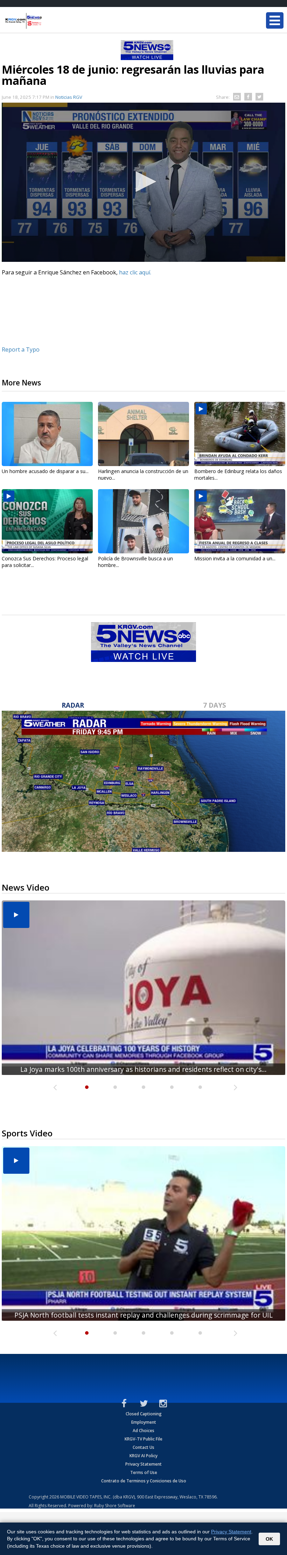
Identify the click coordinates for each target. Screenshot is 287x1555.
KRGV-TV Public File (143, 1439)
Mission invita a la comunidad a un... (234, 558)
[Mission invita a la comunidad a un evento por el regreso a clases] (239, 521)
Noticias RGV (68, 97)
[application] (143, 182)
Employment (143, 1422)
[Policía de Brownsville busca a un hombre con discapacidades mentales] (143, 521)
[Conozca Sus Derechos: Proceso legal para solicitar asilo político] (47, 521)
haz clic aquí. (136, 272)
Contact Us (143, 1447)
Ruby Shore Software (114, 1506)
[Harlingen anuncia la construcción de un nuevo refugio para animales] (143, 434)
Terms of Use (143, 1472)
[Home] (47, 21)
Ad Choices (143, 1431)
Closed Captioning (144, 1414)
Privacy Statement (143, 1464)
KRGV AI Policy (144, 1456)
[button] (143, 181)
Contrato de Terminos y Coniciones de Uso (143, 1481)
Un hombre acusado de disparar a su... (45, 471)
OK (269, 1539)
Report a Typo (21, 349)
